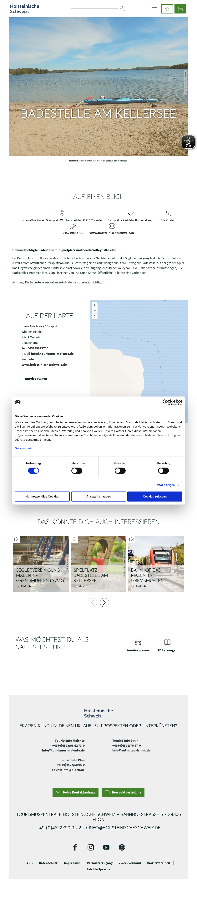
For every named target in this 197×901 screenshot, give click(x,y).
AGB (30, 863)
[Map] (139, 361)
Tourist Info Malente (70, 740)
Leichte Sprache (98, 869)
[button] (167, 8)
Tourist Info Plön (72, 760)
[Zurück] (92, 602)
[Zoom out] (95, 311)
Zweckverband (130, 863)
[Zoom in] (95, 305)
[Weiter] (104, 602)
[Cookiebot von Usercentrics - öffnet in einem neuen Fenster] (165, 402)
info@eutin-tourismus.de (131, 750)
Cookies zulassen (155, 496)
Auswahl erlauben (98, 496)
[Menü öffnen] (154, 8)
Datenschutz (48, 863)
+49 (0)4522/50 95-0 (70, 765)
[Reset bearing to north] (95, 316)
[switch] (76, 471)
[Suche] (122, 8)
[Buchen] (180, 8)
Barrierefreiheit (158, 863)
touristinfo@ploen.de (68, 770)
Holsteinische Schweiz (82, 160)
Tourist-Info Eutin (125, 740)
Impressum (72, 863)
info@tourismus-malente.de (52, 353)
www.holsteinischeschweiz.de (112, 233)
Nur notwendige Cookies (42, 496)
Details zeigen (165, 485)
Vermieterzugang (100, 863)
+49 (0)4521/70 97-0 (126, 745)
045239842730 (73, 233)
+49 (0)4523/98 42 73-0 (68, 745)
